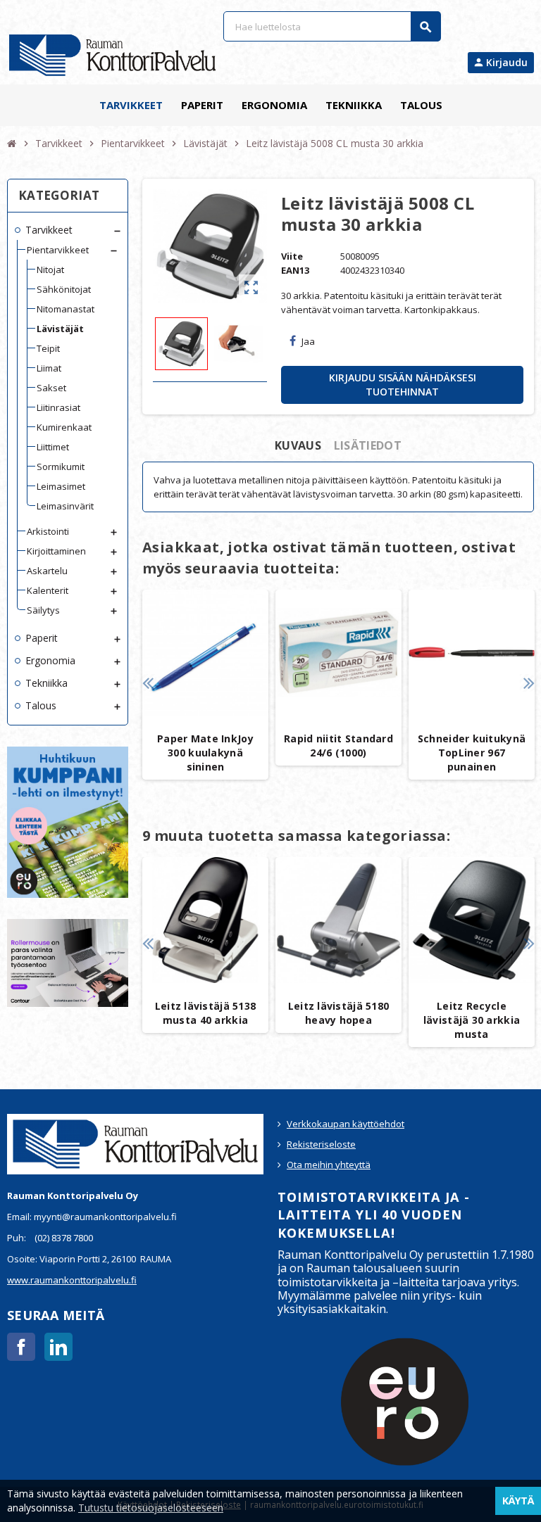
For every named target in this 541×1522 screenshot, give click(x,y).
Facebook (21, 1347)
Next (528, 683)
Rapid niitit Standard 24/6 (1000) (338, 745)
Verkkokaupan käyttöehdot (345, 1123)
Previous (147, 683)
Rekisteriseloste (321, 1144)
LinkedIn (58, 1347)
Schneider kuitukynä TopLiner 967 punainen (472, 752)
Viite (292, 256)
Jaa (308, 341)
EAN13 (295, 270)
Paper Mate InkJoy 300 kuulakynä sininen (205, 752)
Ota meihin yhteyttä (329, 1164)
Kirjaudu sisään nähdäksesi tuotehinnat (402, 384)
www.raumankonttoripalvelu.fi (72, 1280)
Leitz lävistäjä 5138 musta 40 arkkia (205, 1013)
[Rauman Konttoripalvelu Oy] (112, 54)
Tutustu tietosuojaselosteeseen (150, 1507)
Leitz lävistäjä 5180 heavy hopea (339, 1013)
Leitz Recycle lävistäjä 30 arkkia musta (471, 1020)
